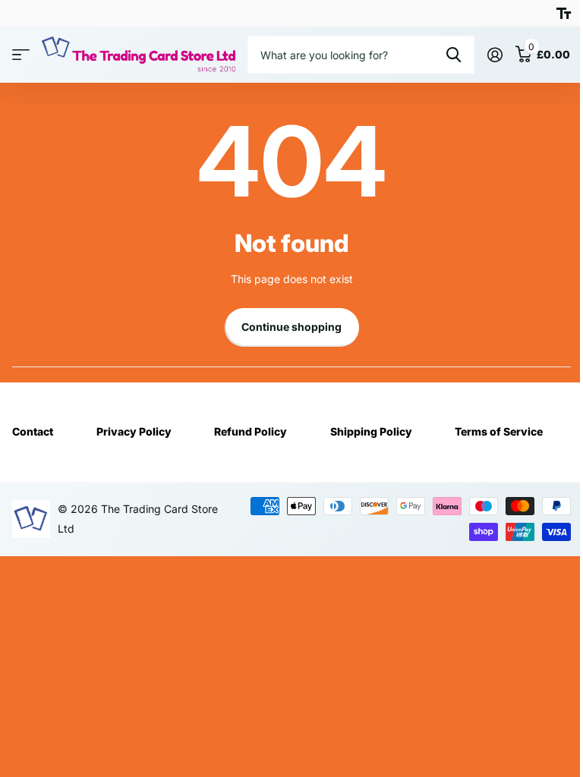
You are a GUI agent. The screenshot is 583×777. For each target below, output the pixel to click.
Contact (32, 431)
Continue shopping (291, 326)
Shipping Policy (371, 431)
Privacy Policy (134, 431)
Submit (453, 55)
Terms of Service (499, 431)
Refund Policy (250, 431)
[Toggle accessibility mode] (563, 14)
